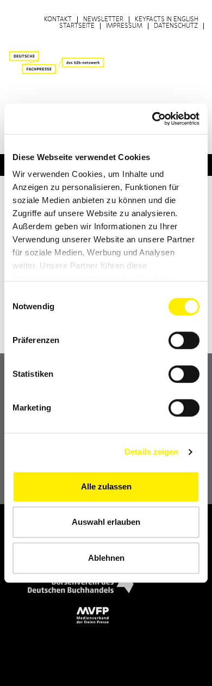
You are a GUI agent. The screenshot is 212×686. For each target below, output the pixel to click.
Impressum (124, 26)
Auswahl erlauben (106, 521)
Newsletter (103, 19)
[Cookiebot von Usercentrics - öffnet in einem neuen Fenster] (152, 119)
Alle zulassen (106, 486)
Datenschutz (176, 26)
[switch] (184, 340)
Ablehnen (106, 557)
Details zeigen (151, 451)
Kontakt (58, 19)
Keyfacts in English (166, 19)
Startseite (77, 26)
